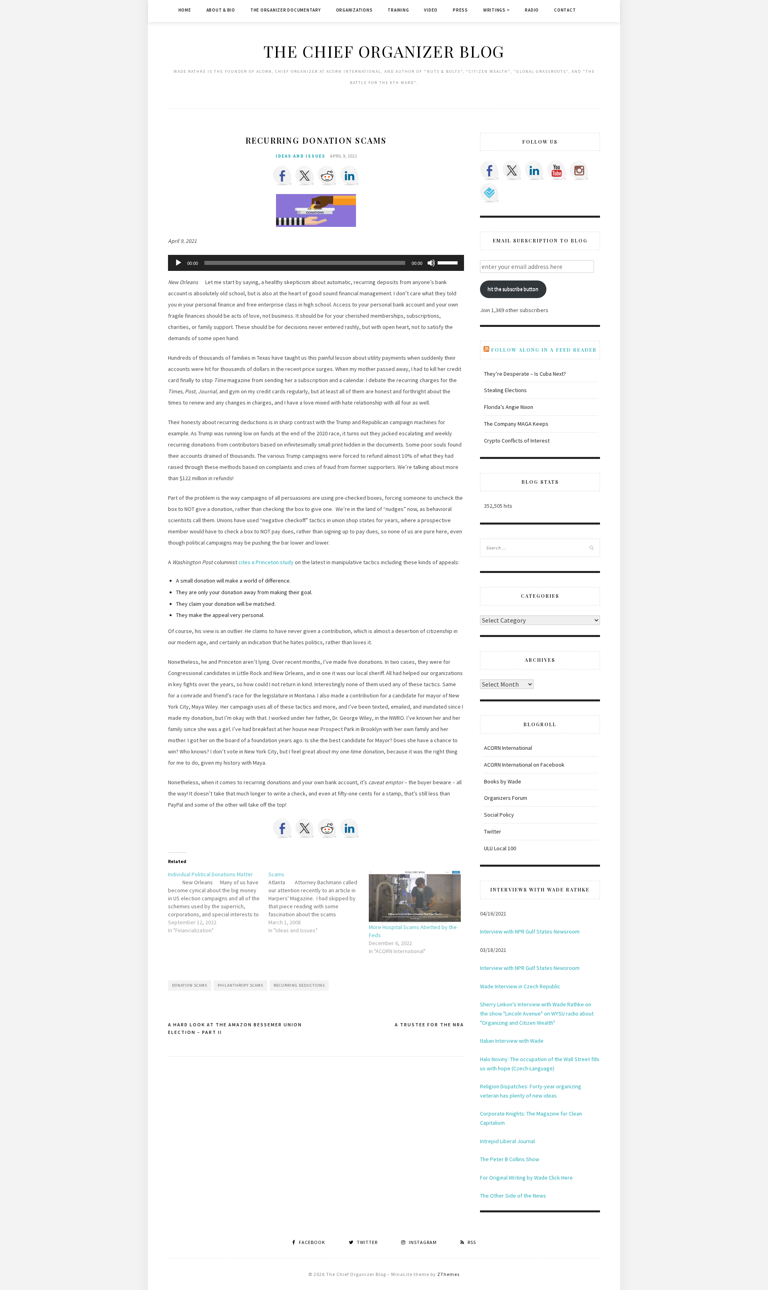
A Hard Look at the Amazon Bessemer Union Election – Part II (235, 1029)
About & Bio (220, 10)
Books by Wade (502, 781)
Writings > (496, 10)
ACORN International (508, 747)
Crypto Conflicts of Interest (517, 440)
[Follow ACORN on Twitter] (512, 170)
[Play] (178, 263)
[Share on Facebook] (282, 175)
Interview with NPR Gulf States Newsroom (530, 931)
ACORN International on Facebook (524, 764)
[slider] (449, 262)
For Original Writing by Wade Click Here (526, 1177)
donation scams (189, 985)
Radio (532, 10)
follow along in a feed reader (544, 350)
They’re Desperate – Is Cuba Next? (525, 373)
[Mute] (431, 263)
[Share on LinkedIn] (349, 175)
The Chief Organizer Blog (384, 51)
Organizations (354, 10)
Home (184, 10)
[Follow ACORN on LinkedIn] (534, 170)
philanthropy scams (240, 985)
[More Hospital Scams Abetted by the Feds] (415, 896)
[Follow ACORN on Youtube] (556, 170)
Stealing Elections (505, 390)
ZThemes (448, 1274)
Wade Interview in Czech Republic (520, 986)
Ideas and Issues (301, 156)
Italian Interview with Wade (512, 1040)
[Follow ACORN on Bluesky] (489, 192)
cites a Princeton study (266, 562)
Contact (565, 10)
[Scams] (318, 902)
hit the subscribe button (513, 289)
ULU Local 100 (500, 848)
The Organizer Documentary (285, 10)
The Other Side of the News (513, 1195)
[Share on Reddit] (327, 175)
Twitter (492, 831)
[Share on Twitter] (304, 175)
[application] (316, 263)
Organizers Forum (505, 797)
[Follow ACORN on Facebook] (489, 170)
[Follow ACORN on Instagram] (579, 170)
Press (460, 10)
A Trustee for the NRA (429, 1025)
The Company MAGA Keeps (516, 423)
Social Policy (499, 814)
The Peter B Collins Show (509, 1159)
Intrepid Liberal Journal (507, 1141)
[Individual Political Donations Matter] (218, 902)
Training (398, 10)
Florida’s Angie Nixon (508, 407)
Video (431, 10)
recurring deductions (299, 985)
